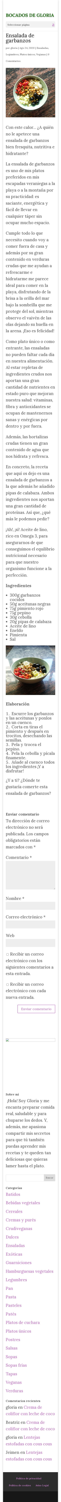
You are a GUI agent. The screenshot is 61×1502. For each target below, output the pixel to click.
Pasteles (14, 1305)
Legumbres (12, 54)
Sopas (11, 1356)
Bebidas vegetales (23, 1202)
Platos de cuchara (23, 1322)
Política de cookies (20, 1485)
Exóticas (14, 1254)
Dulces (12, 1237)
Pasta (11, 1297)
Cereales (14, 1211)
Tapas (11, 1374)
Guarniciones (19, 1262)
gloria (14, 48)
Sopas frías (16, 1365)
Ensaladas (42, 48)
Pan (9, 1288)
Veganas (41, 54)
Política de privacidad (28, 1478)
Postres (13, 1339)
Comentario (19, 857)
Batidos (13, 1194)
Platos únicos (27, 54)
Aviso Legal (42, 1485)
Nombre (15, 898)
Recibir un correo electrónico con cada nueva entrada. (26, 991)
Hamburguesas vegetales (29, 1271)
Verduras (14, 1390)
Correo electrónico (26, 917)
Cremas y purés (21, 1220)
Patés (11, 1314)
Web (10, 935)
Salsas (11, 1348)
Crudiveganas (19, 1228)
